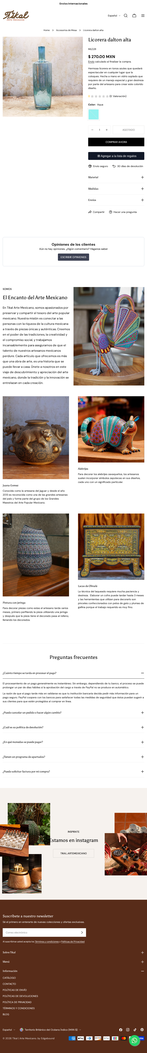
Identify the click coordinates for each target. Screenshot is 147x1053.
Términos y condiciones (47, 941)
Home (47, 30)
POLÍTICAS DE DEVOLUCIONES (20, 996)
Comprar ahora (116, 142)
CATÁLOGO (9, 977)
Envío (91, 61)
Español (112, 15)
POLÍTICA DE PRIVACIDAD (17, 1002)
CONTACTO (9, 983)
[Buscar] (125, 15)
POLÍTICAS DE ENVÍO (15, 990)
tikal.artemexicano (73, 853)
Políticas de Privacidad (73, 941)
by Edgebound (45, 1038)
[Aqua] (93, 114)
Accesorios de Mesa (66, 30)
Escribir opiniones (73, 257)
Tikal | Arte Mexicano (24, 1038)
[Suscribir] (82, 932)
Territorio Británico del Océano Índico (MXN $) (51, 1029)
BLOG (6, 1014)
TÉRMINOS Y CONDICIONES (19, 1008)
